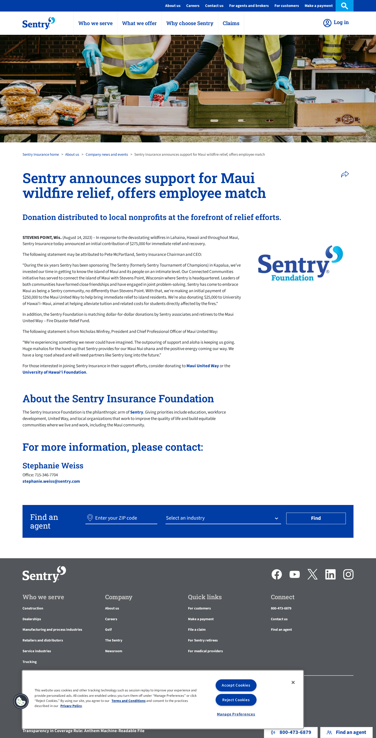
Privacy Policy (71, 706)
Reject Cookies (236, 700)
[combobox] (166, 518)
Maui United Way (202, 366)
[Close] (293, 682)
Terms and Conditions (129, 700)
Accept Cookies (236, 685)
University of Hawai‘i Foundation (54, 372)
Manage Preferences (236, 714)
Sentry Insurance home (41, 154)
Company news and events (107, 154)
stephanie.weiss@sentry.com (51, 481)
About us (72, 154)
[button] (347, 174)
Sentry (136, 412)
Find (316, 518)
